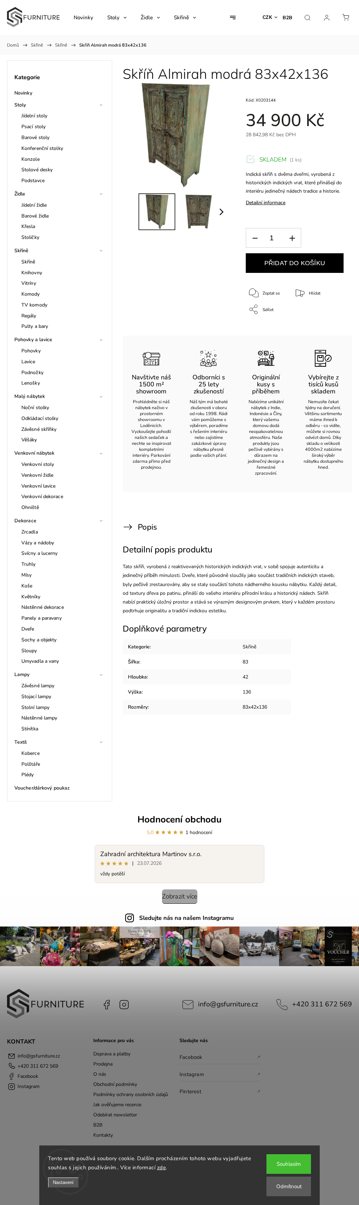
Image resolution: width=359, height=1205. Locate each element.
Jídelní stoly (34, 115)
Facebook (106, 1004)
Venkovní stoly (37, 464)
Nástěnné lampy (39, 718)
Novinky (23, 93)
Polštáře (30, 764)
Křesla (28, 226)
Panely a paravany (41, 618)
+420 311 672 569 (322, 1004)
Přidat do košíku (294, 263)
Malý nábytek (29, 396)
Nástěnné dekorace (42, 607)
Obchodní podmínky (115, 1084)
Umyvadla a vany (40, 661)
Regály (28, 315)
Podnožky (32, 372)
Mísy (26, 575)
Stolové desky (37, 169)
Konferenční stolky (42, 148)
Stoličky (30, 237)
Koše (26, 586)
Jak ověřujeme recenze (117, 1104)
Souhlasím (289, 1164)
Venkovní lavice (38, 486)
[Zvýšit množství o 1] (292, 238)
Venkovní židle (37, 475)
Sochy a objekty (39, 639)
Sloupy (29, 650)
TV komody (34, 305)
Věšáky (29, 439)
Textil (20, 742)
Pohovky (31, 350)
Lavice (28, 361)
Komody (30, 294)
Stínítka (29, 728)
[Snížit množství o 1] (255, 238)
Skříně (21, 250)
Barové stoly (35, 137)
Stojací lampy (36, 696)
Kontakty (103, 1135)
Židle (20, 194)
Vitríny (28, 283)
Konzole (30, 159)
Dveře (27, 629)
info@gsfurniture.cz (228, 1004)
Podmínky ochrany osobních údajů (130, 1094)
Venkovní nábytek (34, 453)
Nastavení (63, 1182)
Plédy (27, 774)
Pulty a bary (34, 326)
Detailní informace (265, 202)
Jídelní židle (34, 205)
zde (161, 1167)
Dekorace (25, 520)
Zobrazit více (179, 896)
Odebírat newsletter (115, 1114)
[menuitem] (83, 17)
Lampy (22, 674)
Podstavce (33, 180)
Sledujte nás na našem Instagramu (186, 918)
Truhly (28, 564)
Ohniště (30, 507)
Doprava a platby (111, 1054)
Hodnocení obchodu (179, 819)
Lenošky (30, 383)
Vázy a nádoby (37, 542)
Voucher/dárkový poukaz (42, 788)
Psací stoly (33, 126)
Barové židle (35, 216)
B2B (287, 17)
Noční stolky (35, 407)
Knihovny (31, 272)
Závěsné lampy (37, 685)
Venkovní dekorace (42, 496)
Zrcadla (29, 532)
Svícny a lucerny (39, 553)
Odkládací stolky (40, 418)
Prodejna (103, 1064)
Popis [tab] (147, 527)
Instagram (124, 1004)
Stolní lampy (35, 707)
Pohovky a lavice (33, 339)
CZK (267, 17)
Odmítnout (289, 1186)
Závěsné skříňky (39, 429)
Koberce (30, 753)
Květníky (30, 596)
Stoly (20, 105)
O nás (99, 1074)
